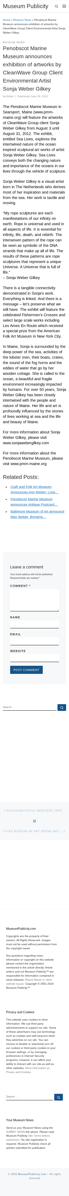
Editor (10, 96)
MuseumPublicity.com (32, 1174)
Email (15, 634)
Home (6, 19)
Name (15, 617)
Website (18, 651)
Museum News (22, 19)
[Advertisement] (34, 753)
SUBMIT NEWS (15, 1131)
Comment (20, 585)
